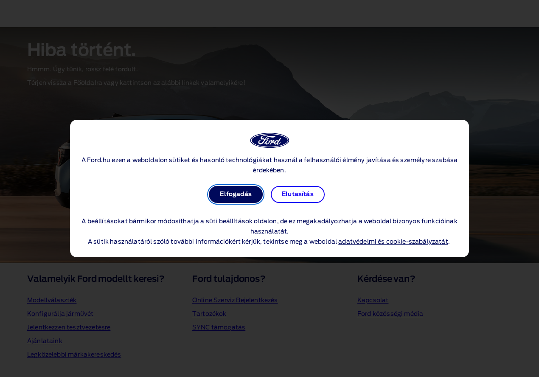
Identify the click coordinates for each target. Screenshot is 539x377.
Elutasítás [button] (298, 194)
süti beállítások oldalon (241, 222)
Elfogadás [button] (235, 194)
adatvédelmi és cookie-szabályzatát (393, 242)
